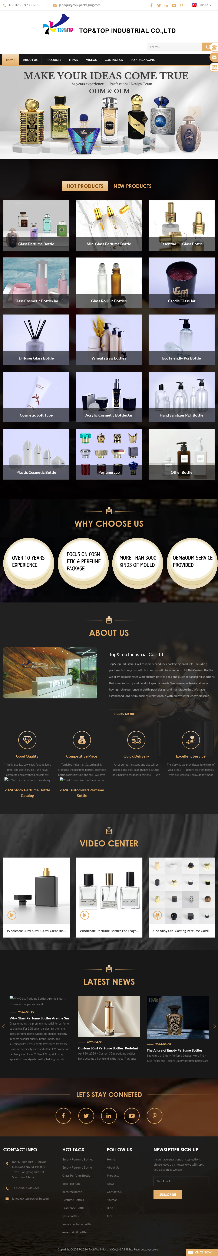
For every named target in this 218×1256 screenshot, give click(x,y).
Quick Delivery (136, 756)
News (73, 59)
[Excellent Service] (191, 739)
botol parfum (71, 1183)
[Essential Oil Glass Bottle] (182, 225)
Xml (109, 1216)
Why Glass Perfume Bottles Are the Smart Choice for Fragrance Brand (36, 1018)
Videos (91, 59)
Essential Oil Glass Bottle (182, 243)
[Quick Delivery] (136, 739)
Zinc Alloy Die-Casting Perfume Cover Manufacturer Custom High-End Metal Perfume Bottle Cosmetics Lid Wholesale (172, 931)
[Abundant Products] (137, 563)
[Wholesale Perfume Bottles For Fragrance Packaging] (98, 891)
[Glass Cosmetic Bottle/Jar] (36, 282)
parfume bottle (72, 1191)
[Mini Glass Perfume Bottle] (109, 225)
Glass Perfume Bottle (36, 243)
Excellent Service (191, 756)
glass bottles (70, 1216)
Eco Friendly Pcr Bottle (181, 358)
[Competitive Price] (82, 739)
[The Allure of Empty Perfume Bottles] (173, 1017)
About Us (30, 59)
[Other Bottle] (182, 453)
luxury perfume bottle (76, 1224)
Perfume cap (109, 472)
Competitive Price (81, 756)
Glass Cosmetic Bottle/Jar (36, 300)
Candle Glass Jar (181, 300)
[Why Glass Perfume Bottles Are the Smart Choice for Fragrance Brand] (36, 1001)
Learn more (124, 714)
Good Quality (27, 756)
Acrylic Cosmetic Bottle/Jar (108, 415)
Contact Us (114, 59)
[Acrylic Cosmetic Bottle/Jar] (109, 396)
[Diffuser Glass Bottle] (36, 339)
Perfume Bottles (73, 1200)
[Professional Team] (83, 563)
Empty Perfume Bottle (77, 1167)
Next (2, 937)
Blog (110, 1208)
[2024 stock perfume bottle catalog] (27, 779)
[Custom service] (192, 563)
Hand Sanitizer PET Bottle (182, 415)
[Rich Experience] (28, 563)
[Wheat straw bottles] (109, 339)
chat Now (203, 1252)
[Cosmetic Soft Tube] (36, 396)
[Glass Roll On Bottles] (109, 282)
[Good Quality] (27, 739)
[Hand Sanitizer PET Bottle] (182, 396)
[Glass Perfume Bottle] (36, 225)
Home (10, 59)
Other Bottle (181, 472)
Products (53, 59)
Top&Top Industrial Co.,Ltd (136, 654)
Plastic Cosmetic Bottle (36, 472)
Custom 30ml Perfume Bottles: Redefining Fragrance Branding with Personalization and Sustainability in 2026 (105, 1048)
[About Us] (50, 672)
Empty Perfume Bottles (77, 1159)
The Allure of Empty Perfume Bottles (170, 1050)
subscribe (167, 1194)
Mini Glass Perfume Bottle (109, 243)
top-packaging (143, 59)
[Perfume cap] (109, 453)
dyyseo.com (153, 1249)
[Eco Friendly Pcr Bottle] (182, 339)
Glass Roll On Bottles (109, 300)
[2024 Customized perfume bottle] (82, 779)
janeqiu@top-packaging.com (79, 5)
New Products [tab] (132, 186)
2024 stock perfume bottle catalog (27, 793)
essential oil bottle (74, 1232)
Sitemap (112, 1200)
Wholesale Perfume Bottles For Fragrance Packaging (100, 931)
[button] (23, 112)
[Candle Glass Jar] (182, 282)
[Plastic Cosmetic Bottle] (36, 453)
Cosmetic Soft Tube (36, 415)
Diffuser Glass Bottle (36, 358)
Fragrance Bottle (73, 1208)
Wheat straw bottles (109, 358)
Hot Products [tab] (85, 186)
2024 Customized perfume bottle (81, 793)
